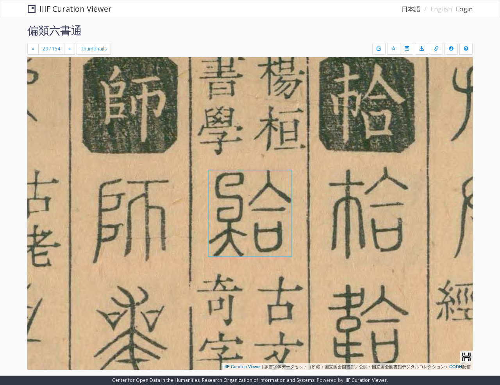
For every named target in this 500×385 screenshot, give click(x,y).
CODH (455, 366)
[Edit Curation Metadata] (379, 49)
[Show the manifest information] (451, 49)
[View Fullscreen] (36, 90)
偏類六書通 (54, 30)
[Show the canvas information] (436, 49)
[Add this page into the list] (393, 49)
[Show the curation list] (406, 49)
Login (464, 9)
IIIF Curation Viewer (75, 9)
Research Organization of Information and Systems (258, 380)
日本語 (411, 9)
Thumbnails (94, 48)
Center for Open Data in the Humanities (156, 380)
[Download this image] (421, 49)
